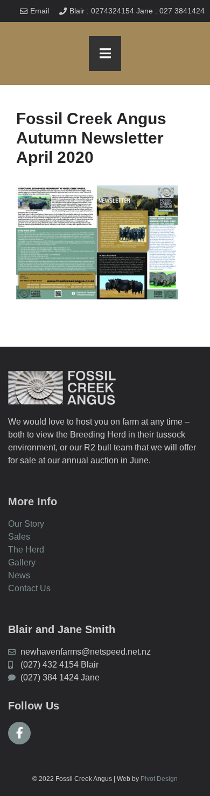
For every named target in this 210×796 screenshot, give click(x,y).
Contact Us (29, 588)
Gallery (22, 562)
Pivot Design (159, 779)
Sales (19, 536)
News (19, 575)
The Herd (26, 549)
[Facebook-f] (19, 733)
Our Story (26, 523)
